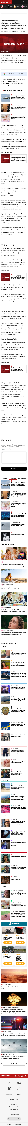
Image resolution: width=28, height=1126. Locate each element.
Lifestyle (25, 6)
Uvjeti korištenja (14, 1109)
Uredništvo (14, 1104)
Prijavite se (14, 469)
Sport (11, 6)
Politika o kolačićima (14, 1114)
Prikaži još (14, 1063)
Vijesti (5, 6)
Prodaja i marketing (14, 1106)
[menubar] (24, 2)
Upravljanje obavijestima (14, 1118)
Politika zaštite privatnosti (14, 1111)
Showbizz (18, 6)
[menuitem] (24, 2)
